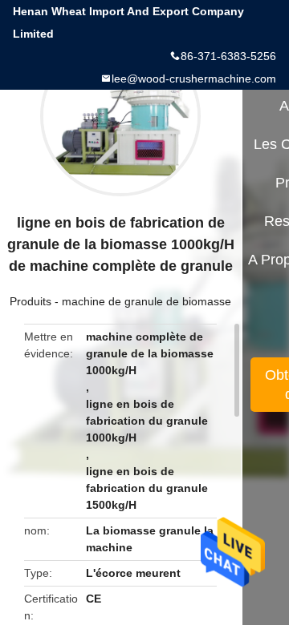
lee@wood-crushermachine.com (194, 78)
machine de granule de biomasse (146, 301)
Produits (30, 301)
